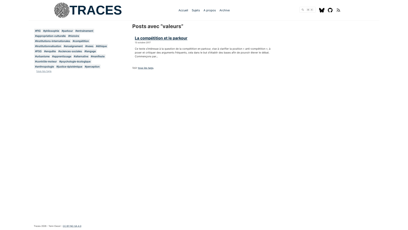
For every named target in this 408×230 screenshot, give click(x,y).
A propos (210, 10)
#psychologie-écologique (75, 61)
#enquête (50, 51)
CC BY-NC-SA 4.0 (72, 226)
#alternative (81, 56)
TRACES (95, 10)
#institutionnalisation (48, 46)
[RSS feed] (338, 11)
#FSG (38, 51)
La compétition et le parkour (161, 38)
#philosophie (51, 30)
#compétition (81, 41)
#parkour (67, 30)
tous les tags (43, 71)
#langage (90, 51)
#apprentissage (61, 56)
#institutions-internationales (52, 41)
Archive (224, 10)
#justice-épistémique (69, 66)
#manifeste (98, 56)
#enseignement (73, 46)
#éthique (101, 46)
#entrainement (84, 30)
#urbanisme (42, 56)
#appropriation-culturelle (50, 36)
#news (89, 46)
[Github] (330, 11)
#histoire (73, 36)
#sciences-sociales (70, 51)
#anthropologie (44, 66)
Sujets (196, 10)
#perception (92, 66)
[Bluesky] (321, 11)
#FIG (38, 30)
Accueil (183, 10)
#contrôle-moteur (46, 61)
